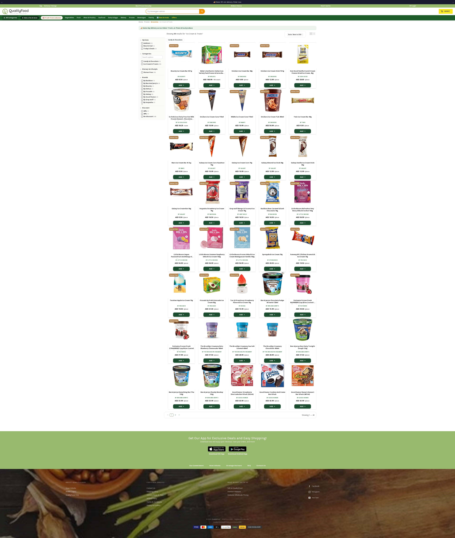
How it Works (215, 465)
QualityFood (216, 519)
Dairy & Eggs (113, 17)
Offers (174, 17)
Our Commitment (196, 465)
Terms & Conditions (154, 502)
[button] (311, 33)
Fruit (79, 17)
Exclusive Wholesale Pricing (238, 495)
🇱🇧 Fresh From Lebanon (52, 18)
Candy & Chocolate (175, 40)
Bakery (123, 17)
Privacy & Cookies (153, 505)
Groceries (154, 22)
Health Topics (71, 491)
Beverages (141, 17)
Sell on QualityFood (235, 488)
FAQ (249, 465)
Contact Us (261, 465)
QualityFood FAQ (72, 495)
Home (141, 22)
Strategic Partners (234, 465)
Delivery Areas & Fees (155, 495)
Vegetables (69, 17)
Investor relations (234, 491)
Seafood (101, 17)
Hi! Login (413, 6)
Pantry (151, 17)
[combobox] (172, 11)
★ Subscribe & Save (29, 18)
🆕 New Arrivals (163, 17)
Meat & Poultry (90, 17)
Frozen (132, 17)
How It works (325, 6)
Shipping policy (152, 491)
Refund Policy (152, 498)
